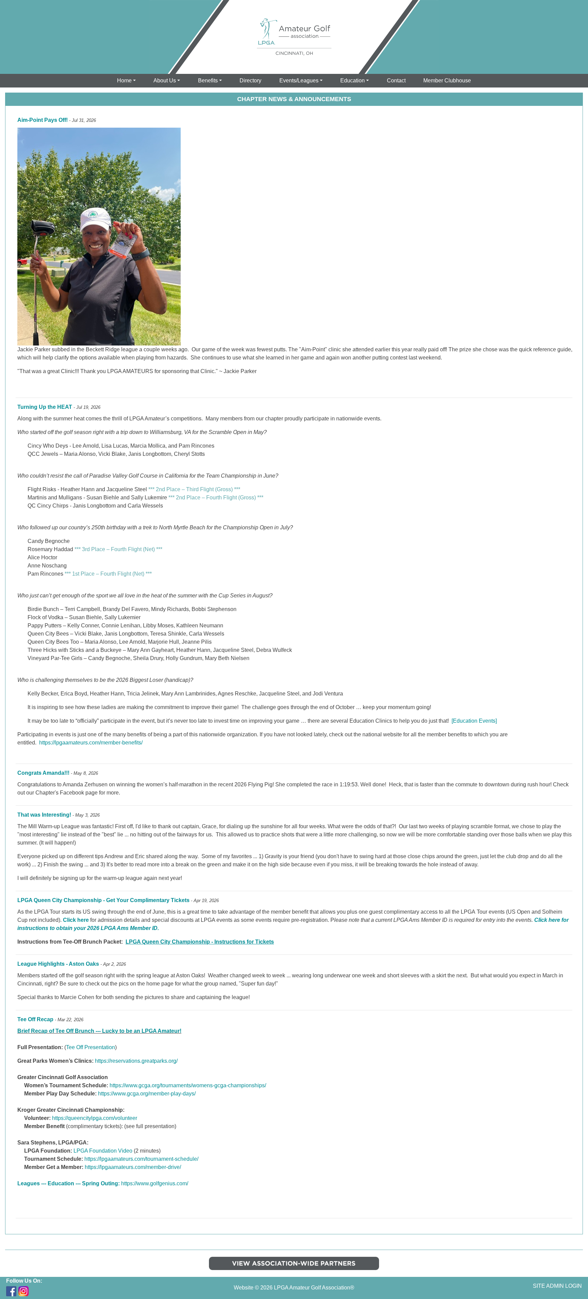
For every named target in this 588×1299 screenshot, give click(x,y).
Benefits (208, 80)
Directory (250, 80)
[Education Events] (474, 721)
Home (124, 80)
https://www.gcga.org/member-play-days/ (147, 1093)
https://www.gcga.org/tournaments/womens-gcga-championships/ (188, 1085)
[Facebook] (11, 1291)
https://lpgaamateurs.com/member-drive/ (133, 1167)
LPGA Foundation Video (103, 1151)
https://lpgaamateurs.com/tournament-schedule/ (141, 1159)
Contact (396, 80)
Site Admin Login (557, 1286)
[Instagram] (23, 1291)
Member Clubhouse (447, 80)
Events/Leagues (298, 80)
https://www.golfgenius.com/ (154, 1183)
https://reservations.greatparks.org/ (136, 1061)
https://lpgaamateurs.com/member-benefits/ (91, 742)
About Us (164, 80)
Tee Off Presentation (90, 1047)
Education (352, 80)
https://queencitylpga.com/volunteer (94, 1118)
